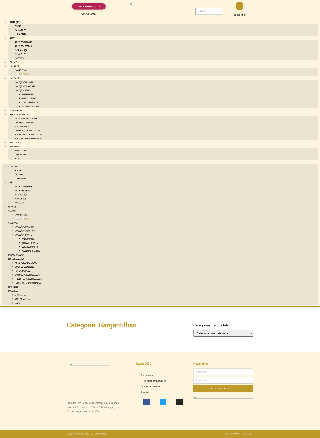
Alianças (15, 22)
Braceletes (20, 150)
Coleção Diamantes (24, 82)
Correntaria (21, 70)
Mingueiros (20, 54)
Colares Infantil (30, 102)
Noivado (19, 58)
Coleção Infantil (23, 90)
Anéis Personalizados (26, 118)
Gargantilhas (22, 74)
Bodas (18, 26)
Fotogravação (18, 110)
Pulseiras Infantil (31, 106)
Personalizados (19, 114)
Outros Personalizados (27, 130)
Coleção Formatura (25, 86)
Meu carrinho (239, 15)
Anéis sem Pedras (23, 46)
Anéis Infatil (28, 94)
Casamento (20, 30)
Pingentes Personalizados (28, 134)
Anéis (13, 38)
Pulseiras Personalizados (28, 138)
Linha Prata (20, 34)
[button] (89, 6)
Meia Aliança (21, 50)
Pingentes (15, 142)
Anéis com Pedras (23, 42)
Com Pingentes (22, 154)
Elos (17, 158)
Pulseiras (15, 146)
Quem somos (88, 14)
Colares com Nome (24, 122)
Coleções (15, 78)
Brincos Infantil (30, 98)
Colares (14, 66)
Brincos (14, 62)
